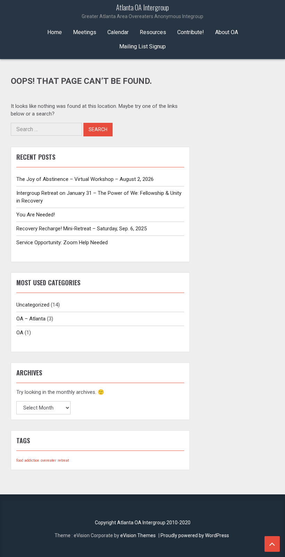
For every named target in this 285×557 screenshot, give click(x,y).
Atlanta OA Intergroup (142, 11)
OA (19, 332)
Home (54, 32)
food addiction (27, 460)
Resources (153, 32)
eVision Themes (138, 535)
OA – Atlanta (31, 319)
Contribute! (190, 32)
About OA (226, 32)
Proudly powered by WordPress (195, 535)
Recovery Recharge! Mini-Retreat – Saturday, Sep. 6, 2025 (81, 228)
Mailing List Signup (142, 46)
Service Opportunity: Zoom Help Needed (62, 242)
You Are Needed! (35, 215)
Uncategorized (32, 305)
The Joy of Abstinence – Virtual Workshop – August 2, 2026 (85, 179)
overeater (48, 460)
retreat (63, 460)
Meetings (84, 32)
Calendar (118, 32)
